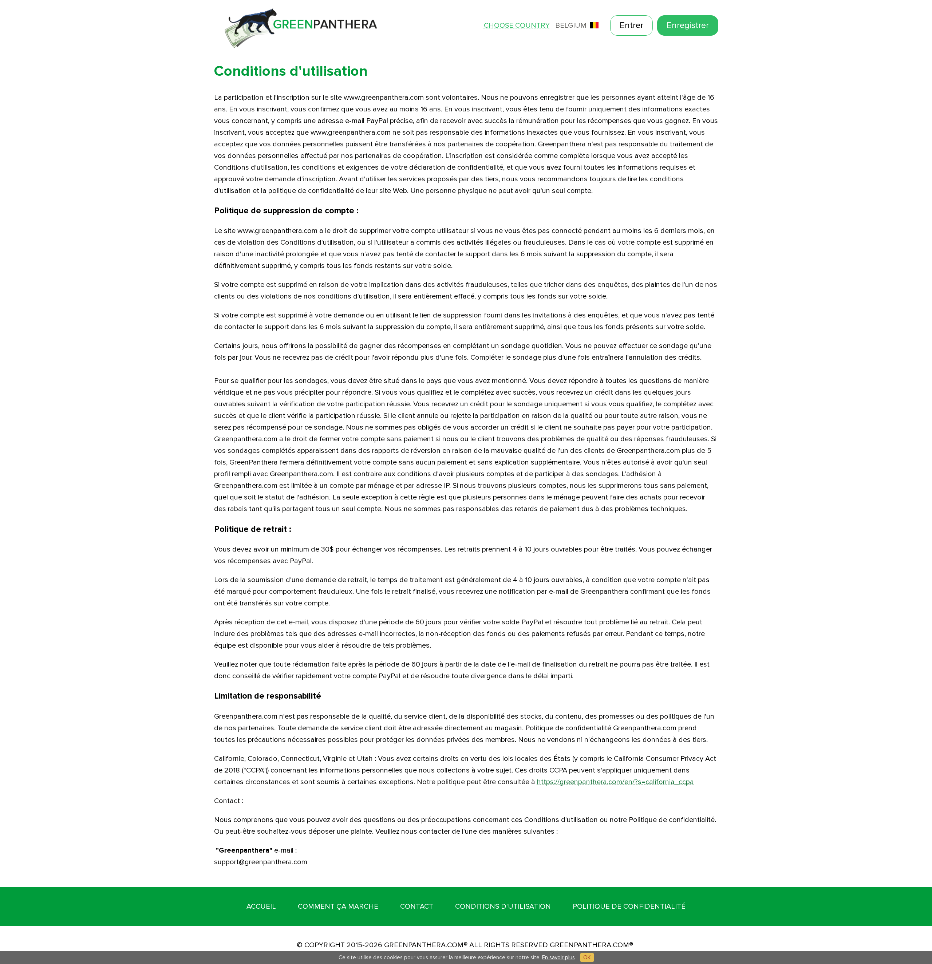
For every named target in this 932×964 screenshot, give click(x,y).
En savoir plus (558, 957)
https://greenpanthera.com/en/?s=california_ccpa (615, 782)
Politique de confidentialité (629, 906)
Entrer (631, 25)
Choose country (517, 25)
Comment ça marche (338, 906)
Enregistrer (688, 25)
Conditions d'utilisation (503, 906)
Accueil (261, 906)
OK (587, 957)
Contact (416, 906)
